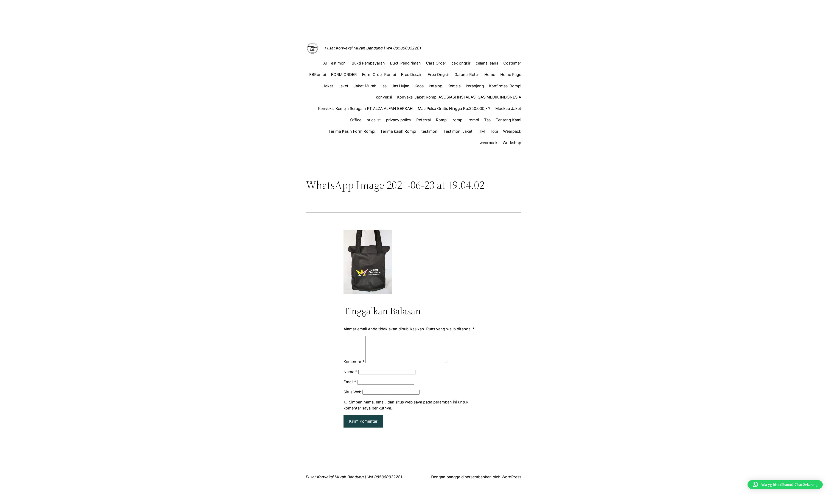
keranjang (475, 86)
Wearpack (512, 131)
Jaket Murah (365, 86)
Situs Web (352, 392)
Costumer (512, 63)
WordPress (511, 477)
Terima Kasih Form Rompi (351, 131)
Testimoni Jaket (458, 131)
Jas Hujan (400, 86)
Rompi (442, 120)
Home (489, 74)
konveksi (384, 97)
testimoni (429, 131)
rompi (458, 120)
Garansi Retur (466, 74)
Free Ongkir (438, 74)
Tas (487, 120)
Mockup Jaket (508, 108)
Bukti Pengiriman (405, 63)
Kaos (419, 86)
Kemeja (454, 86)
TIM (481, 131)
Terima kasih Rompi (398, 131)
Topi (494, 131)
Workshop (512, 142)
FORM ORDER (344, 74)
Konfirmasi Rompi (505, 86)
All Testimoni (335, 63)
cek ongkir (461, 63)
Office (355, 120)
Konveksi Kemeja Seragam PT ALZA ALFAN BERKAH (365, 108)
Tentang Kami (508, 120)
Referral (423, 120)
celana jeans (487, 63)
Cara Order (436, 63)
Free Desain (412, 74)
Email (350, 382)
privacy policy (398, 120)
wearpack (488, 142)
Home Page (510, 74)
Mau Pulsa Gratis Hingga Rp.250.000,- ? (454, 108)
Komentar (354, 361)
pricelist (374, 120)
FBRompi (317, 74)
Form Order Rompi (379, 74)
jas (384, 86)
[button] (785, 484)
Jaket (328, 86)
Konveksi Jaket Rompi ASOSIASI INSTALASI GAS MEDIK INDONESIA (459, 97)
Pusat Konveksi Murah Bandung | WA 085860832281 (373, 48)
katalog (435, 86)
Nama (350, 371)
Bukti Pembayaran (368, 63)
